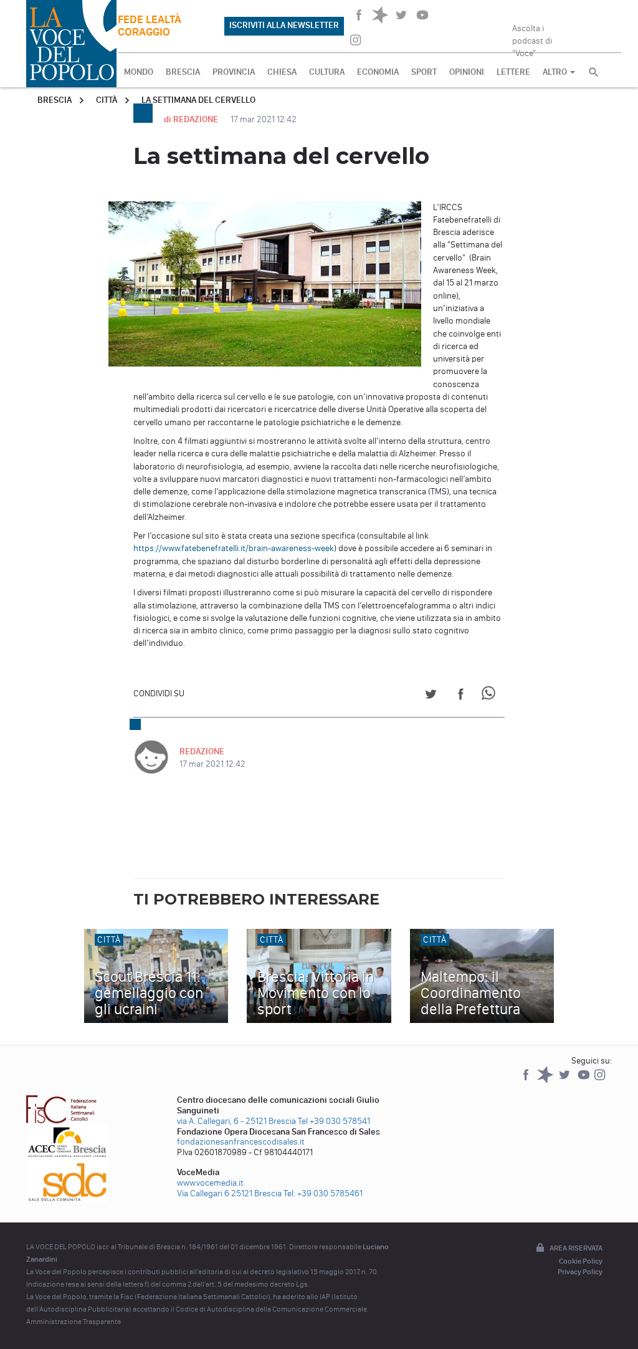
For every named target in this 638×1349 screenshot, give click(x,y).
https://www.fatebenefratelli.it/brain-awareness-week (233, 548)
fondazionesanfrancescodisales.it (241, 1141)
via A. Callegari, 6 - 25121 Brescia (236, 1121)
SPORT (424, 72)
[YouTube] (584, 1080)
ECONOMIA (378, 72)
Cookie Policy (580, 1261)
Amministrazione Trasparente (73, 1321)
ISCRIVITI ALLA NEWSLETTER (284, 25)
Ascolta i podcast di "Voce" (532, 36)
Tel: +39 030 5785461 (323, 1193)
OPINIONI (466, 72)
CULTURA (327, 72)
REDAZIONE (201, 751)
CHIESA (282, 72)
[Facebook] (526, 1080)
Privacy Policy (580, 1271)
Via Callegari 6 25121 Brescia (229, 1193)
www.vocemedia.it (210, 1183)
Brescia (54, 100)
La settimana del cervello (198, 100)
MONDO (138, 72)
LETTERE (513, 72)
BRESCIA (183, 72)
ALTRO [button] (556, 72)
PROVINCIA (233, 72)
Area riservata (576, 1248)
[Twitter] (565, 1080)
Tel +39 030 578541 (334, 1121)
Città (106, 100)
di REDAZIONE (192, 119)
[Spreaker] (546, 1080)
